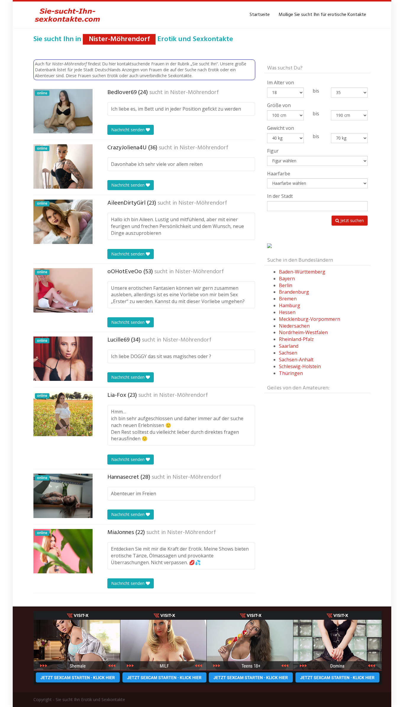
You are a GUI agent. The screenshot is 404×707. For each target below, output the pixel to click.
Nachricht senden (128, 129)
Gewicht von (280, 128)
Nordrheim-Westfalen (303, 332)
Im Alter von (280, 82)
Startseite (260, 15)
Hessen (287, 312)
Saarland (288, 346)
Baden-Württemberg (302, 271)
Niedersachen (294, 326)
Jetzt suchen (351, 220)
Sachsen (288, 353)
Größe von (279, 105)
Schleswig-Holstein (300, 366)
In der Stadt (280, 196)
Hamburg (289, 305)
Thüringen (291, 373)
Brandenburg (294, 292)
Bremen (288, 298)
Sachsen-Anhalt (296, 359)
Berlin (285, 285)
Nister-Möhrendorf (194, 92)
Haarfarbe (278, 173)
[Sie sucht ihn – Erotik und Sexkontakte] (67, 15)
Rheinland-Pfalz (296, 339)
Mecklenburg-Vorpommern (309, 319)
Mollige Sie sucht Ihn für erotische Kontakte (322, 15)
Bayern (287, 278)
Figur (273, 151)
